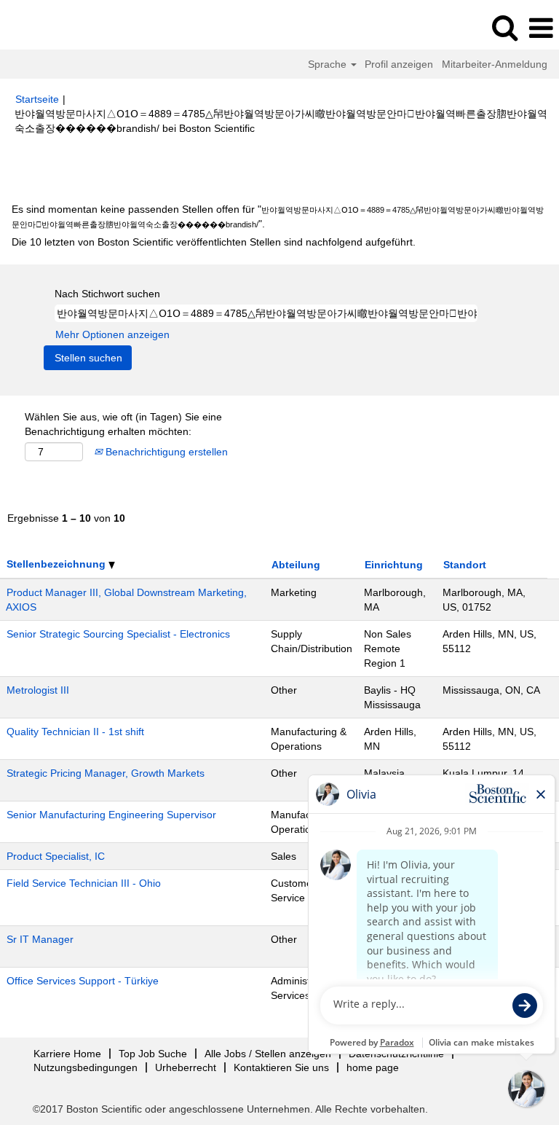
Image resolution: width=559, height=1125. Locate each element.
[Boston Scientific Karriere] (51, 27)
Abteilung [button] (295, 565)
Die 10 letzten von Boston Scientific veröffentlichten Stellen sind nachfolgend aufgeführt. (214, 242)
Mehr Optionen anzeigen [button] (112, 334)
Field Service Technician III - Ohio (84, 883)
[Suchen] (504, 27)
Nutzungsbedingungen (85, 1067)
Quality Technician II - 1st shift (75, 731)
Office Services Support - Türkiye (83, 981)
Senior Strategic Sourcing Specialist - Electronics (118, 634)
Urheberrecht (185, 1067)
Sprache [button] (328, 64)
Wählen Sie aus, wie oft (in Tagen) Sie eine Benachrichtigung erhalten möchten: (123, 424)
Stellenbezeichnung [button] (57, 564)
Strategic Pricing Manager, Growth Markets (106, 773)
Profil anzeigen (399, 64)
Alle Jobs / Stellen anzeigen (268, 1053)
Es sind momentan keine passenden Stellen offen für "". (278, 216)
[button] (541, 28)
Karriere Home (67, 1053)
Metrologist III (38, 690)
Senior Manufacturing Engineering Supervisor (111, 814)
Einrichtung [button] (394, 565)
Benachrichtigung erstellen (165, 452)
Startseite (37, 99)
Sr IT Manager (40, 939)
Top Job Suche (153, 1053)
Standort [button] (464, 565)
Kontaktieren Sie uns (281, 1067)
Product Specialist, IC (56, 856)
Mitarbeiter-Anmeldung (494, 64)
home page (372, 1067)
